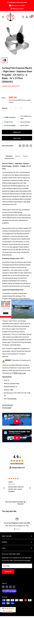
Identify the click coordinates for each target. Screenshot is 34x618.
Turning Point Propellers (10, 86)
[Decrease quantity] (11, 108)
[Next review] (30, 488)
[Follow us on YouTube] (14, 586)
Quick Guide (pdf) (7, 405)
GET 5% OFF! (5, 313)
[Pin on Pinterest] (23, 145)
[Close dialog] (33, 300)
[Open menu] (3, 17)
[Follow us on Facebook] (3, 586)
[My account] (27, 17)
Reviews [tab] (17, 156)
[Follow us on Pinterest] (10, 586)
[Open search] (23, 17)
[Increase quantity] (21, 108)
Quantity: (5, 108)
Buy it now (17, 138)
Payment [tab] (25, 156)
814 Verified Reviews (17, 463)
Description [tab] (9, 156)
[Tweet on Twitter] (27, 145)
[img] (17, 460)
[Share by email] (30, 145)
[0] (30, 17)
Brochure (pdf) (6, 407)
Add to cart (17, 132)
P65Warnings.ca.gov (19, 373)
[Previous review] (4, 488)
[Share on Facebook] (20, 145)
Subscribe (8, 571)
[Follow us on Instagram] (6, 586)
